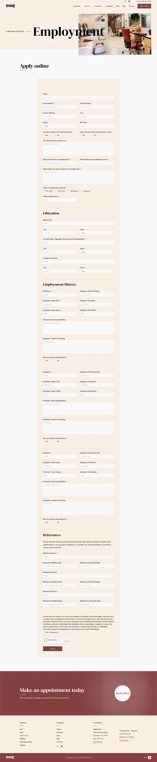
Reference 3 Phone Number (90, 601)
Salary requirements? (51, 196)
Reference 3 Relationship (52, 601)
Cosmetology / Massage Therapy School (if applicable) (63, 239)
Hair (21, 729)
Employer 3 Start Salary (52, 472)
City (81, 113)
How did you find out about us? (54, 141)
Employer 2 (47, 372)
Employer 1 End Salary (88, 310)
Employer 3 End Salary (88, 472)
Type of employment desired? (54, 188)
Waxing (22, 745)
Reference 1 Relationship (52, 563)
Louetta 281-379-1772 (143, 1)
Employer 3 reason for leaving (54, 500)
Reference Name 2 (50, 572)
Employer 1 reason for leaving (54, 339)
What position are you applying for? (56, 159)
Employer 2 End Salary (88, 391)
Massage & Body (26, 742)
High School (47, 220)
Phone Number (85, 103)
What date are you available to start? (94, 159)
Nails (21, 732)
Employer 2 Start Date (51, 382)
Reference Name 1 (50, 553)
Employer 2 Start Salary (52, 391)
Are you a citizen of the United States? (57, 132)
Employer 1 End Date (87, 301)
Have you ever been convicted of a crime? (96, 132)
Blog (123, 6)
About (87, 6)
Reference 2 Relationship (52, 582)
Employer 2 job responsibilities (54, 401)
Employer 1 (47, 291)
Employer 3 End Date (88, 462)
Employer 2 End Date (88, 382)
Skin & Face (24, 736)
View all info (97, 742)
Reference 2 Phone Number (90, 582)
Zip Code (83, 122)
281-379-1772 (98, 739)
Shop (117, 6)
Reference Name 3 (50, 591)
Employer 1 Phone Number (89, 291)
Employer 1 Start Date (51, 301)
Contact (131, 6)
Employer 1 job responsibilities (54, 320)
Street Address (49, 113)
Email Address (48, 103)
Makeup (23, 739)
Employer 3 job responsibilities (54, 482)
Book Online (144, 6)
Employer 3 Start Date (51, 462)
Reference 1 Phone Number (90, 563)
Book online (122, 693)
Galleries (109, 6)
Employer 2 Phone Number (90, 372)
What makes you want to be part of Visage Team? (62, 169)
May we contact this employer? (55, 357)
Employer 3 (47, 453)
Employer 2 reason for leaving (54, 419)
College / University (50, 258)
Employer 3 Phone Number (90, 453)
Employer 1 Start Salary (52, 310)
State (45, 122)
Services (77, 6)
